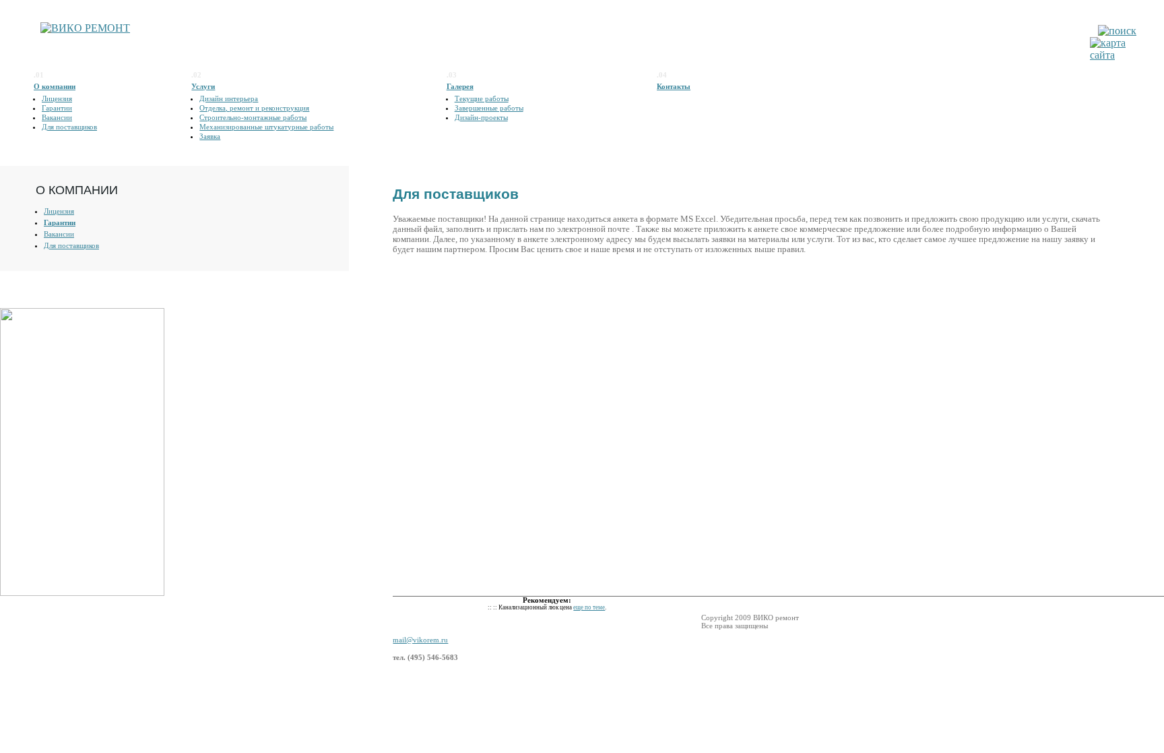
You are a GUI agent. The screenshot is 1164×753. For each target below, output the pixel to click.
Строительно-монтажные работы (252, 117)
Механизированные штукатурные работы (266, 127)
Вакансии (57, 117)
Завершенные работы (489, 108)
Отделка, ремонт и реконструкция (254, 108)
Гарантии (57, 108)
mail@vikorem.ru (420, 640)
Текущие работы (482, 98)
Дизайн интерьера (228, 98)
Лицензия (57, 98)
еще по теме (589, 607)
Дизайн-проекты (481, 117)
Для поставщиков (69, 127)
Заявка (209, 136)
